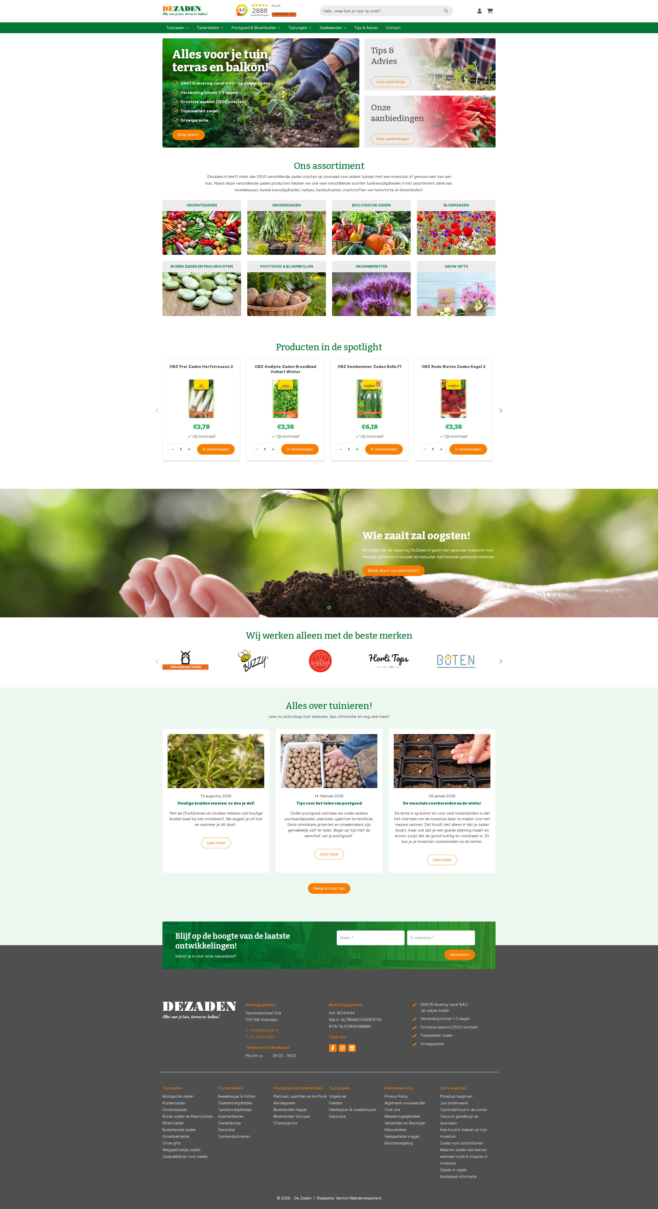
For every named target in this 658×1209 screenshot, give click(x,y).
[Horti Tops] (389, 672)
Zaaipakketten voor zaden (185, 1156)
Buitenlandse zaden (179, 1129)
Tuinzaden (175, 27)
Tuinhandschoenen (234, 1136)
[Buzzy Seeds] (253, 672)
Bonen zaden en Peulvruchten (187, 1116)
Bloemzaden (173, 1123)
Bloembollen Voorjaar (291, 1116)
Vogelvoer (337, 1096)
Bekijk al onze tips (329, 888)
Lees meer (216, 843)
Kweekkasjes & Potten (236, 1096)
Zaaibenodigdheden (235, 1103)
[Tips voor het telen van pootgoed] (329, 761)
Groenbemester (176, 1136)
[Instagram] (342, 1048)
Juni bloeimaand (454, 1103)
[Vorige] (157, 411)
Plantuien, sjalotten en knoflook (300, 1096)
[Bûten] (456, 672)
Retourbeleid (395, 1129)
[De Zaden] (185, 11)
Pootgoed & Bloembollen (253, 27)
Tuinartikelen (208, 27)
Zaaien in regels (453, 1170)
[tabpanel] (329, 553)
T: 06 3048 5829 (260, 1037)
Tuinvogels (297, 27)
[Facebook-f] (333, 1048)
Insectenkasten (231, 1116)
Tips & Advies (366, 27)
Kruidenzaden (174, 1103)
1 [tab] (329, 607)
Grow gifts (171, 1143)
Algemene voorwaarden (405, 1103)
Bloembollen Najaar (290, 1109)
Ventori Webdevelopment (358, 1198)
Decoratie (226, 1129)
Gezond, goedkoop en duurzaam (459, 1119)
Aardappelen (284, 1103)
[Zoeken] (446, 11)
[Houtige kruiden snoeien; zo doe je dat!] (216, 761)
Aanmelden (460, 954)
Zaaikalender (330, 27)
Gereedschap (229, 1123)
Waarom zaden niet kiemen (463, 1150)
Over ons (392, 1109)
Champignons (285, 1123)
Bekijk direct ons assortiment (393, 570)
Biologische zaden (178, 1096)
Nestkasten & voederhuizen (352, 1109)
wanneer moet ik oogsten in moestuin (464, 1160)
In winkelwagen (216, 449)
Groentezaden (174, 1109)
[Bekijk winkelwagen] (490, 11)
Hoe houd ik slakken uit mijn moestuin (463, 1133)
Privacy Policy (396, 1096)
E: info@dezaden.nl (262, 1030)
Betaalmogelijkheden (402, 1116)
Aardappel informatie (458, 1176)
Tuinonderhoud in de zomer (463, 1109)
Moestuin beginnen (456, 1096)
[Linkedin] (352, 1048)
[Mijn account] (480, 11)
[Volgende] (501, 411)
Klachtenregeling (399, 1143)
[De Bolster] (321, 672)
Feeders (336, 1103)
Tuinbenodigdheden (235, 1109)
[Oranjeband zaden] (185, 672)
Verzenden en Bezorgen (405, 1123)
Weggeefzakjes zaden (181, 1150)
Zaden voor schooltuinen (461, 1143)
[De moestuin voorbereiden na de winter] (442, 761)
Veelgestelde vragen (402, 1136)
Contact (393, 27)
